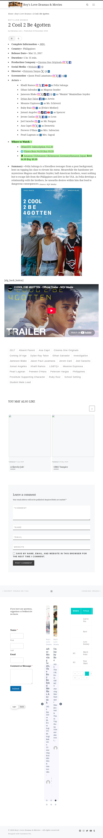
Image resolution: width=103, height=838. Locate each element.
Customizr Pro (25, 834)
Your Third (85, 662)
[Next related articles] (92, 408)
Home (10, 14)
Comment (20, 508)
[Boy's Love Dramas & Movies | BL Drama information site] (15, 4)
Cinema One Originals (50, 62)
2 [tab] (51, 800)
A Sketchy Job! (17, 467)
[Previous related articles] (86, 408)
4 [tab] (47, 804)
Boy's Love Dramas (23, 14)
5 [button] (74, 678)
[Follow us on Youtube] (91, 830)
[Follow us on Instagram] (83, 830)
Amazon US (30, 155)
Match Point (85, 653)
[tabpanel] (48, 704)
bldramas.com (16, 31)
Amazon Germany (60, 155)
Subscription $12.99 (42, 146)
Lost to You (86, 620)
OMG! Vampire (61, 467)
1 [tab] (47, 800)
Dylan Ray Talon (29, 98)
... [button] (82, 673)
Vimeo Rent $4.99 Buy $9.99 (39, 151)
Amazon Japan (78, 155)
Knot (85, 631)
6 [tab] (55, 804)
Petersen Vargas (32, 71)
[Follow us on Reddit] (80, 830)
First (12, 640)
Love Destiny (86, 643)
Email (18, 537)
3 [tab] (55, 800)
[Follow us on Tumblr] (94, 830)
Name (18, 527)
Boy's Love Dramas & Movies (27, 830)
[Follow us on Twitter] (87, 830)
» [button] (86, 678)
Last (12, 650)
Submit (15, 688)
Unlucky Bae (48, 621)
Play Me (55, 621)
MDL (42, 44)
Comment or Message (21, 666)
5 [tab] (51, 804)
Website (32, 66)
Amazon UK (43, 155)
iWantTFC (26, 146)
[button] (15, 38)
